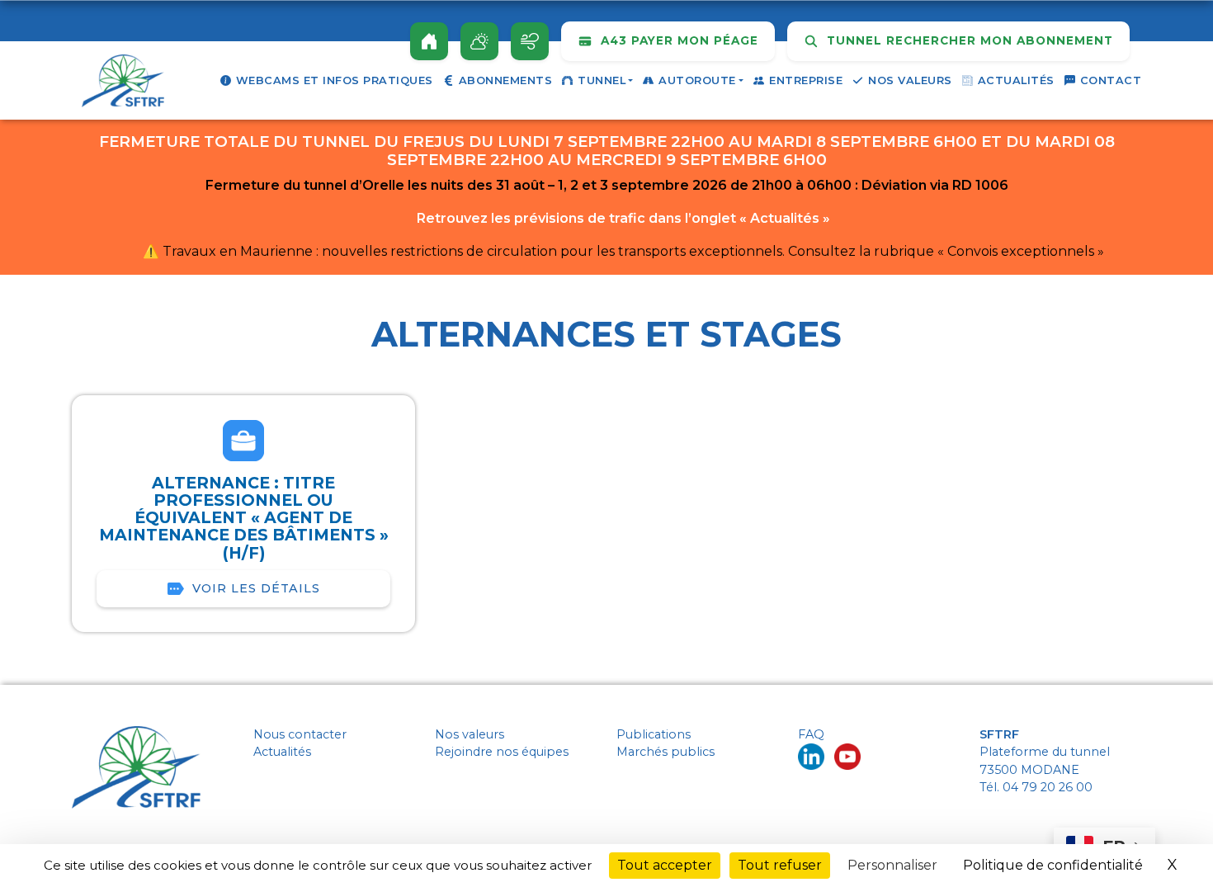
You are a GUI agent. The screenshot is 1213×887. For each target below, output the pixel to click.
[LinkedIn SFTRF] (811, 755)
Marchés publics (665, 751)
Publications (653, 734)
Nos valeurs (910, 80)
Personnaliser (892, 865)
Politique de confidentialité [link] (1053, 865)
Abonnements (506, 80)
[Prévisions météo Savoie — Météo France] (479, 41)
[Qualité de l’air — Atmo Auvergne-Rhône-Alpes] (530, 41)
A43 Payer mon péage (677, 40)
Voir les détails (256, 588)
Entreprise (805, 80)
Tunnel (601, 80)
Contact (1111, 80)
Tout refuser (780, 865)
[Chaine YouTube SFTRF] (847, 755)
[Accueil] (429, 41)
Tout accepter (664, 865)
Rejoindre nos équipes (502, 751)
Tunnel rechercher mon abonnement (968, 40)
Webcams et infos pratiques (334, 80)
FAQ (811, 734)
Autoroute (697, 80)
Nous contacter (300, 734)
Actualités (1016, 80)
